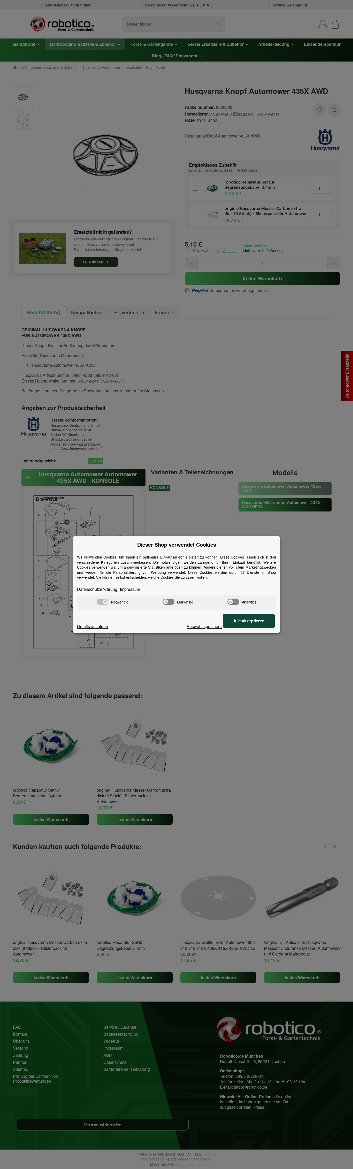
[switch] (103, 602)
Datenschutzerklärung (97, 589)
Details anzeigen (92, 626)
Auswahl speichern (204, 626)
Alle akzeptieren (249, 621)
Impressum (130, 589)
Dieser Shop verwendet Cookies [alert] (176, 544)
